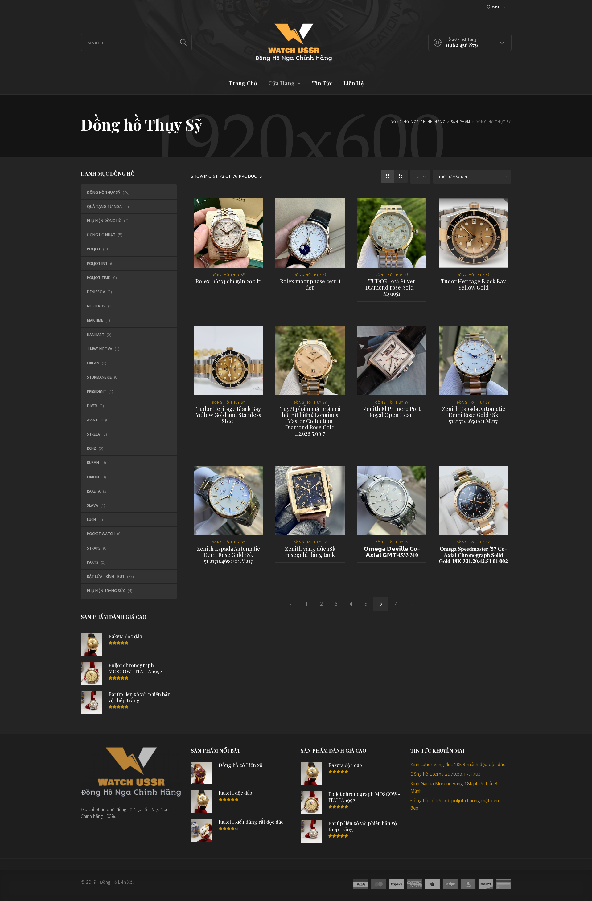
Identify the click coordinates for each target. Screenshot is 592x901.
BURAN (93, 462)
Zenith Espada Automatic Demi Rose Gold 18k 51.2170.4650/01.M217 (473, 415)
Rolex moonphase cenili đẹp (310, 284)
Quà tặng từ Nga (104, 206)
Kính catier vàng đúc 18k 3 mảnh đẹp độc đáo (458, 764)
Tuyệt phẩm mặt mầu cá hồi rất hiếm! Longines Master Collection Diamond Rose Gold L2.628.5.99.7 (310, 421)
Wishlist (499, 7)
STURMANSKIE (99, 377)
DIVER (92, 405)
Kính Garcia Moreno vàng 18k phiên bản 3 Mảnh (454, 787)
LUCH (91, 519)
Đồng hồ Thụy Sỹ (103, 192)
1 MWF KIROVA (99, 348)
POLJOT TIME (98, 277)
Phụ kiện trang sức (106, 590)
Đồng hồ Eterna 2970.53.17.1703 (445, 774)
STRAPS (94, 548)
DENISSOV (96, 291)
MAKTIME (95, 320)
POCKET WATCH (101, 533)
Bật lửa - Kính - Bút (106, 576)
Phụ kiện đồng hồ (104, 220)
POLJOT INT (97, 263)
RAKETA (94, 491)
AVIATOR (95, 420)
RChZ (91, 448)
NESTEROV (96, 306)
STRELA (93, 434)
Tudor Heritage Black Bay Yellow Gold (473, 284)
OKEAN (93, 363)
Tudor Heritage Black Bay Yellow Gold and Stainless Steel (228, 415)
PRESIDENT (96, 391)
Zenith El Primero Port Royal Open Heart (392, 412)
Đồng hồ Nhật (101, 234)
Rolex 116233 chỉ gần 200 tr (228, 281)
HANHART (95, 334)
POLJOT (94, 249)
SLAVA (92, 505)
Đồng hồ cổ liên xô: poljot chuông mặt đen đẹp (454, 804)
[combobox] (420, 177)
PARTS (92, 562)
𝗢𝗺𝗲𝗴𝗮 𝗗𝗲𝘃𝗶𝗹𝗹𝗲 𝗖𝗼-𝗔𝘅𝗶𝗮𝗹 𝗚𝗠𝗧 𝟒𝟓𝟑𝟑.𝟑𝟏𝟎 (392, 551)
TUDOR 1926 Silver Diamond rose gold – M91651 (391, 287)
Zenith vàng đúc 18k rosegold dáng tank (310, 551)
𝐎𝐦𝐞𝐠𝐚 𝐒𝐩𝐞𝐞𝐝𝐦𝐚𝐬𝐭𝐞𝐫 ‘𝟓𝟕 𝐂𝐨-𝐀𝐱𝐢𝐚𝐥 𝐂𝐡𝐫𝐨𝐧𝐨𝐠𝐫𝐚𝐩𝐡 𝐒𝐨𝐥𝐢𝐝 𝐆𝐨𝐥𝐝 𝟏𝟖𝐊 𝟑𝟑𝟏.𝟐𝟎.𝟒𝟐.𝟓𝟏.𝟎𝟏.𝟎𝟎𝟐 (473, 555)
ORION (93, 477)
